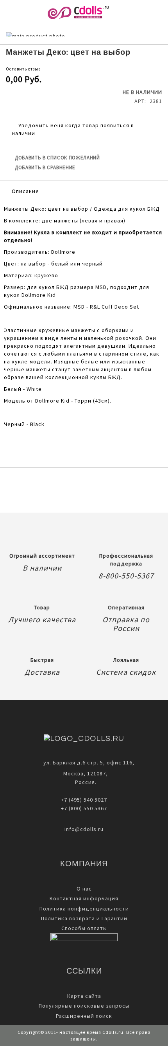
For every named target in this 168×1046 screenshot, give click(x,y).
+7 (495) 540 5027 (84, 799)
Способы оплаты (84, 928)
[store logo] (78, 12)
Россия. (84, 782)
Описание (25, 191)
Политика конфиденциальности (84, 908)
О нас (84, 888)
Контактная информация (84, 898)
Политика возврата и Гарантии (84, 918)
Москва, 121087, (84, 773)
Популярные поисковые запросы (84, 1005)
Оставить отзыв (23, 69)
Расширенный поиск (84, 1015)
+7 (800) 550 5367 (84, 808)
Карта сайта (84, 995)
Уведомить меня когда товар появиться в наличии (73, 129)
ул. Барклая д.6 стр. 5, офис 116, (88, 762)
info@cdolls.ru (84, 829)
